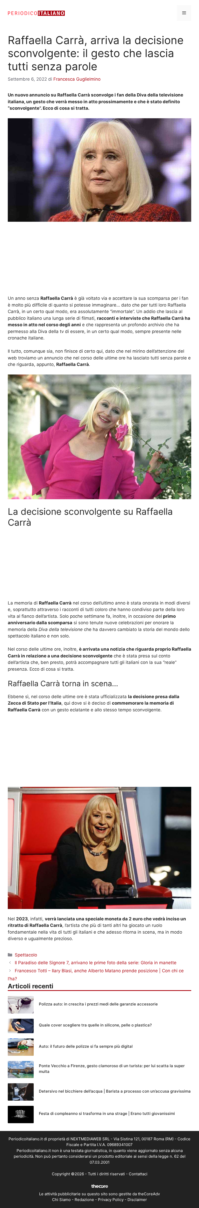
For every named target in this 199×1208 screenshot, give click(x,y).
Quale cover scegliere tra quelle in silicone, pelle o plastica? (95, 1025)
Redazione (84, 1199)
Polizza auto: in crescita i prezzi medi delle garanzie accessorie (98, 1004)
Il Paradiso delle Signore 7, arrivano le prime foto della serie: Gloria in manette (95, 962)
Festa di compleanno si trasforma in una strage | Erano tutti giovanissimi (107, 1113)
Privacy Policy (111, 1199)
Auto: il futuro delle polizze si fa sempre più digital (86, 1046)
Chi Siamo (61, 1199)
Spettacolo (26, 954)
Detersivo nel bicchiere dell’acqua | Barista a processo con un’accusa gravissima (115, 1091)
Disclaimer (137, 1199)
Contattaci (138, 1173)
